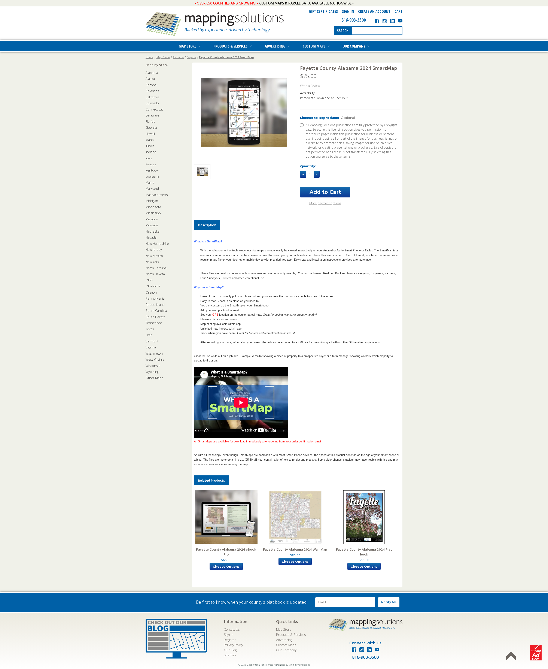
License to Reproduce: (327, 118)
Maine (150, 182)
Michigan (152, 201)
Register (230, 640)
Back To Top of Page (511, 655)
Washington (154, 353)
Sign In (348, 11)
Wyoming (152, 371)
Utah (149, 335)
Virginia (151, 347)
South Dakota (155, 317)
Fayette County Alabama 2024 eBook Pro (226, 551)
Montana (152, 225)
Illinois (150, 146)
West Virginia (155, 359)
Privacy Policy (233, 645)
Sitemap (230, 655)
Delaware (152, 115)
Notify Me (388, 602)
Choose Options (226, 567)
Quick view (226, 517)
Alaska (150, 78)
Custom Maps (314, 46)
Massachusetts (157, 195)
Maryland (152, 188)
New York (152, 262)
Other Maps (154, 378)
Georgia (151, 127)
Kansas (151, 164)
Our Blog (230, 650)
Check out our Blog (176, 639)
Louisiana (152, 176)
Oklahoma (153, 286)
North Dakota (155, 274)
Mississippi (153, 213)
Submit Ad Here (536, 652)
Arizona (151, 85)
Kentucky (152, 170)
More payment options (325, 203)
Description (207, 225)
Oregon (151, 292)
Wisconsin (153, 365)
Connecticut (154, 109)
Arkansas (152, 91)
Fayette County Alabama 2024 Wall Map (295, 549)
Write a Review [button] (310, 86)
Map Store (187, 46)
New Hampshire (157, 243)
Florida (150, 121)
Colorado (152, 103)
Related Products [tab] (211, 480)
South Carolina (156, 310)
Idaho (150, 139)
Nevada (151, 237)
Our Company (353, 46)
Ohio (149, 280)
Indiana (151, 152)
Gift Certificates (323, 11)
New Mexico (154, 256)
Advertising (275, 46)
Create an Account (374, 11)
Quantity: (308, 166)
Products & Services (230, 46)
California (152, 97)
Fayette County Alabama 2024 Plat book (364, 551)
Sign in (228, 634)
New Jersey (154, 249)
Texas (150, 329)
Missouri (152, 219)
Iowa (149, 158)
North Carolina (156, 268)
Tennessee (154, 323)
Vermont (152, 341)
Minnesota (153, 207)
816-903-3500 (353, 19)
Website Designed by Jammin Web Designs (289, 664)
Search (342, 30)
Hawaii (150, 133)
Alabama (152, 72)
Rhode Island (155, 304)
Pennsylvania (155, 298)
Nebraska (152, 231)
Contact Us (232, 629)
